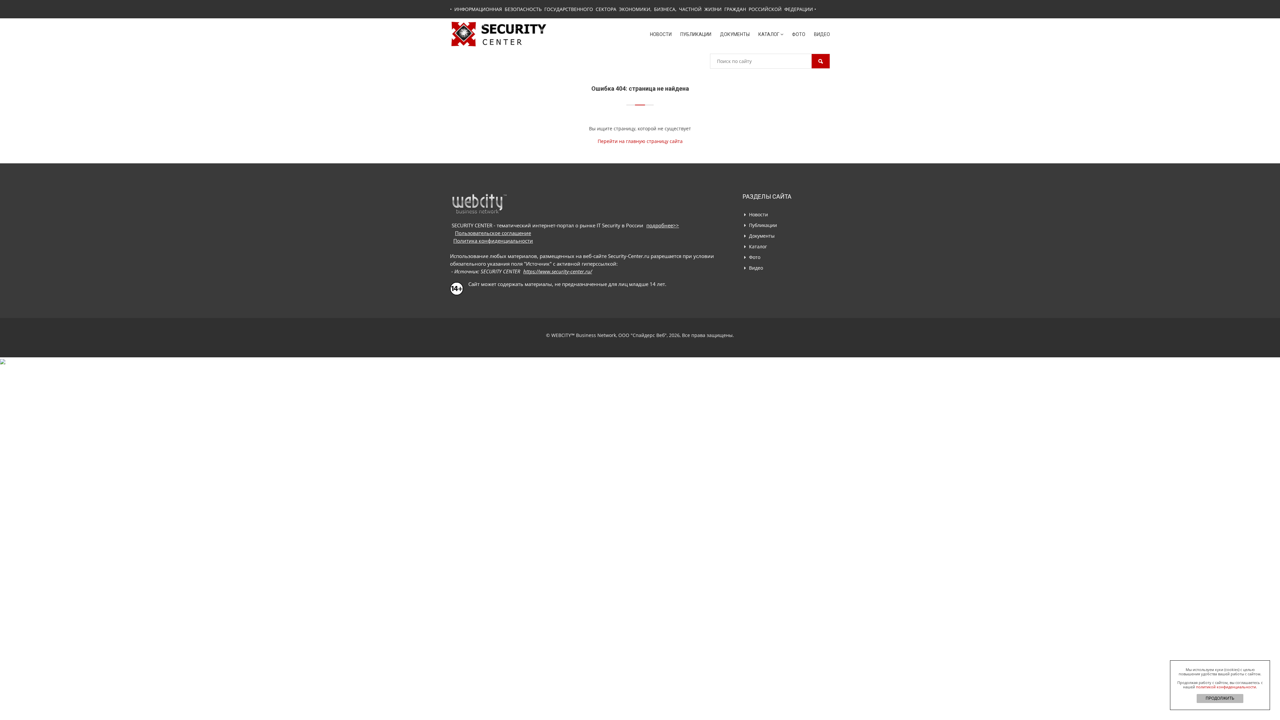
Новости (661, 34)
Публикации (695, 34)
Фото (798, 34)
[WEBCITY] (479, 203)
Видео (822, 34)
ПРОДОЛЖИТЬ (1220, 698)
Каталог (768, 34)
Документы (735, 34)
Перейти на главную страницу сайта (640, 141)
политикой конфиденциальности (1226, 686)
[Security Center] (499, 33)
